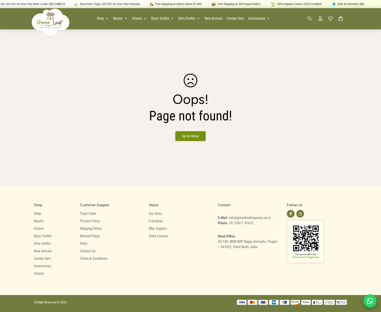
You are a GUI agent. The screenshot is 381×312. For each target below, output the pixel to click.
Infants (39, 228)
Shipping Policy (91, 228)
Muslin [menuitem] (118, 18)
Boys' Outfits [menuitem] (160, 18)
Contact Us (87, 251)
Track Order (88, 213)
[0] (341, 18)
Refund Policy (90, 236)
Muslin (38, 221)
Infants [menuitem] (137, 18)
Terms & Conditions (94, 258)
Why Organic (158, 228)
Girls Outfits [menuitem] (186, 18)
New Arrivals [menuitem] (213, 18)
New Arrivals (43, 251)
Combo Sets (42, 258)
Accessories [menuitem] (256, 18)
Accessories (42, 266)
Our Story (155, 213)
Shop (37, 213)
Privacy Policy (90, 221)
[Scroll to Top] (372, 288)
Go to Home (190, 136)
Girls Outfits (42, 243)
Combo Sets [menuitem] (235, 18)
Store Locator (158, 236)
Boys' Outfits (43, 236)
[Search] (309, 18)
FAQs (83, 243)
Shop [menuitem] (100, 18)
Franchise (156, 221)
